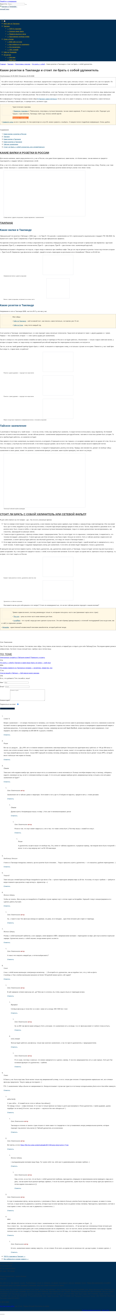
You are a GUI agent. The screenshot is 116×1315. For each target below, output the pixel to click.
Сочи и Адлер (9, 39)
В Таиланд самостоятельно (47, 99)
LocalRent (17, 620)
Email (2, 686)
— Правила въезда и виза (16, 34)
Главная (3, 64)
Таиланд (7, 26)
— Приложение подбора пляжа (18, 36)
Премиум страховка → (21, 118)
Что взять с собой (38, 64)
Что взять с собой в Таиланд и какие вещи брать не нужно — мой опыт (25, 662)
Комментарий (5, 700)
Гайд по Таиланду (20, 321)
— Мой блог (11, 60)
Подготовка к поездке (22, 64)
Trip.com (16, 616)
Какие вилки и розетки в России (15, 134)
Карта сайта (105, 1310)
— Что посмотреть (13, 47)
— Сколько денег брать (15, 31)
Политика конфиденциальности (91, 1310)
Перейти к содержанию (8, 1)
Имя (2, 682)
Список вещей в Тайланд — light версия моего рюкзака (19, 673)
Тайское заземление (11, 144)
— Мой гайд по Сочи (14, 42)
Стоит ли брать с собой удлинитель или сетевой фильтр (24, 147)
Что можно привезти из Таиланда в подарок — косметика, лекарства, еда (26, 668)
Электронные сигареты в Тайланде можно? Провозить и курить (22, 657)
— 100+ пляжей (12, 49)
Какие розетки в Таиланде (13, 142)
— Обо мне (11, 57)
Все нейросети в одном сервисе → (16, 1259)
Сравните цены (7, 122)
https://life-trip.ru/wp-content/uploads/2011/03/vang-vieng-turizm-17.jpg (44, 1145)
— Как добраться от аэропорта (18, 44)
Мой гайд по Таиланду (12, 23)
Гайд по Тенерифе (10, 52)
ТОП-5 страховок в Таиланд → (14, 1256)
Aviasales (5, 627)
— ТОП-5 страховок (14, 28)
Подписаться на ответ (8, 704)
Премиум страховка (21, 111)
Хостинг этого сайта (7, 1306)
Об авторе (7, 55)
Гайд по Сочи (18, 325)
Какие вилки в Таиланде (12, 139)
